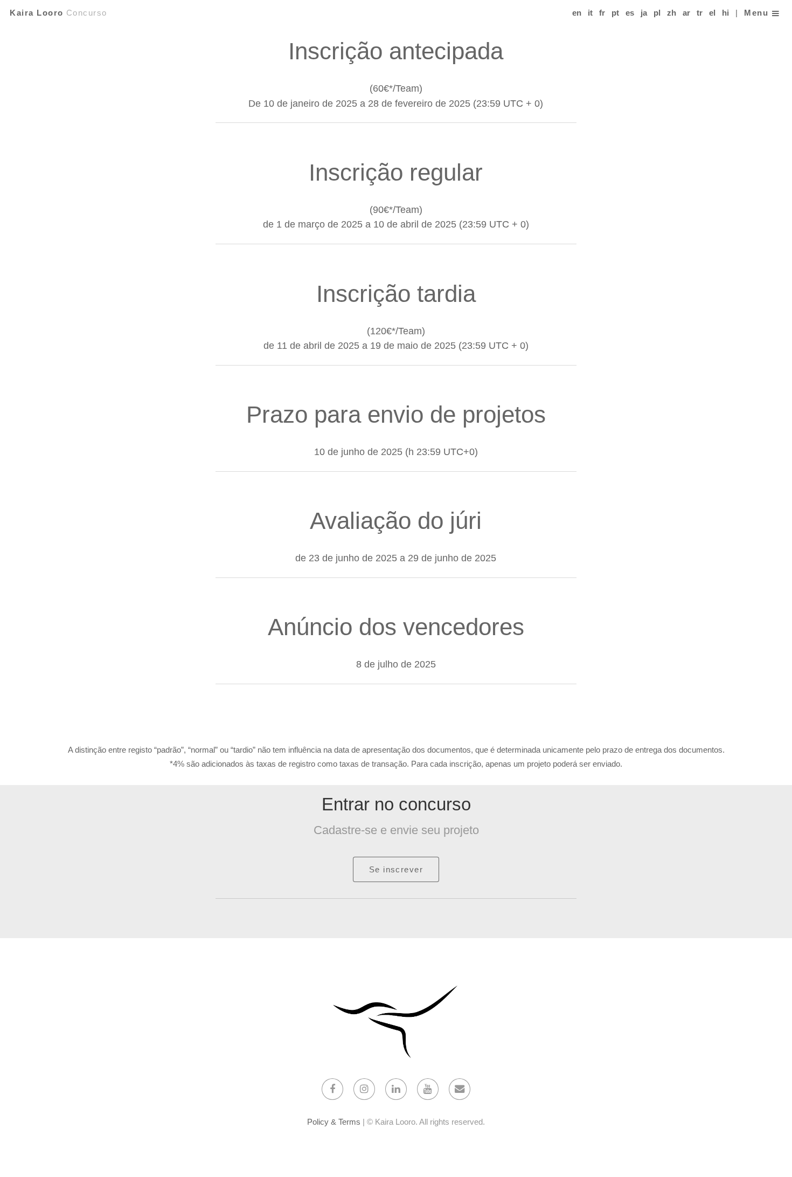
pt (615, 13)
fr (602, 13)
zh (671, 13)
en (576, 13)
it (590, 13)
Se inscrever (396, 869)
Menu (756, 13)
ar (686, 13)
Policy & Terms (333, 1122)
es (629, 13)
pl (657, 13)
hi (725, 13)
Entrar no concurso (396, 804)
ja (643, 13)
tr (699, 13)
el (712, 13)
